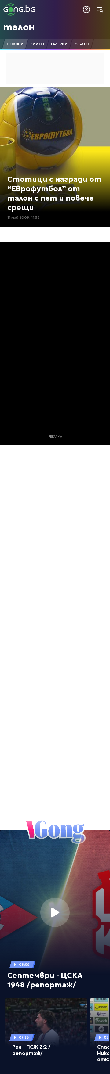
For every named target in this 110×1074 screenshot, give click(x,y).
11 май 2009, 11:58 (23, 217)
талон (19, 27)
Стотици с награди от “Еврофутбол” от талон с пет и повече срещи (54, 194)
